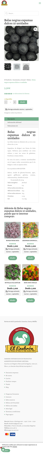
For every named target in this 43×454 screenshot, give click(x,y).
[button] (35, 29)
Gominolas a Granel (19, 80)
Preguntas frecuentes (12, 394)
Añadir (22, 102)
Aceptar (6, 450)
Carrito (8, 378)
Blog (7, 387)
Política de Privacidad (12, 403)
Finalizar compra (11, 381)
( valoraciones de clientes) (21, 94)
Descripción (11, 119)
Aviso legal (9, 409)
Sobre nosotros (10, 400)
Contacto (8, 397)
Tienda (8, 384)
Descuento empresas (12, 373)
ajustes (15, 447)
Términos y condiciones (13, 412)
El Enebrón (8, 80)
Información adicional (14, 122)
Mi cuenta (9, 376)
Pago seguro (9, 414)
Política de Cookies (11, 406)
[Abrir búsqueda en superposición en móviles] (21, 13)
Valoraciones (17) (13, 126)
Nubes (29, 80)
